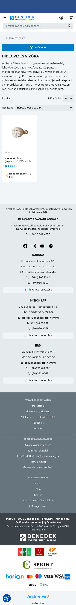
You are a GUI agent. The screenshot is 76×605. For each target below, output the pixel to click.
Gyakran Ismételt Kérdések (38, 467)
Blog (38, 489)
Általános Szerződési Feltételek (38, 417)
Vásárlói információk (38, 400)
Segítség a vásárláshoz (38, 439)
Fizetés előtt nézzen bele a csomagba (38, 456)
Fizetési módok (38, 461)
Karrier (38, 494)
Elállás (38, 483)
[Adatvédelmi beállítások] (7, 598)
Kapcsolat (38, 422)
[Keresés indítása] (70, 26)
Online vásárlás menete (38, 445)
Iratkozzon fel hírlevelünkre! (38, 500)
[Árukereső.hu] (38, 598)
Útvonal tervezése (38, 290)
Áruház (38, 428)
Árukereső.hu (38, 603)
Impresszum (38, 405)
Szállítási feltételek (38, 450)
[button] (61, 18)
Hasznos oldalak (38, 477)
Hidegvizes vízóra (15, 37)
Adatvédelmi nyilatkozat (38, 411)
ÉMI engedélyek (38, 506)
